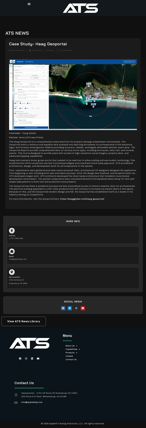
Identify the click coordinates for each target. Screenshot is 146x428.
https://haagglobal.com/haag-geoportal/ (82, 199)
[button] (29, 3)
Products (70, 353)
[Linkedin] (70, 308)
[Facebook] (63, 308)
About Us (70, 346)
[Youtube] (83, 308)
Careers (69, 356)
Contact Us (71, 360)
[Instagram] (76, 308)
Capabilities (71, 349)
